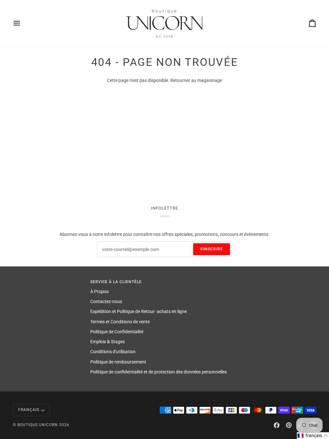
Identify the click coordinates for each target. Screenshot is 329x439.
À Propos (99, 291)
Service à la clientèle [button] (116, 282)
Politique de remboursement (118, 361)
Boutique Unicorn (37, 425)
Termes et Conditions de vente (120, 321)
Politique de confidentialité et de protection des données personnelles (158, 371)
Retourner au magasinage (196, 80)
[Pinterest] (289, 425)
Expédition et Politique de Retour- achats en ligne (138, 311)
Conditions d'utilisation (113, 351)
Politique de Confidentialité (116, 331)
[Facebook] (277, 425)
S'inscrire (211, 249)
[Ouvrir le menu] (22, 23)
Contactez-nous (106, 301)
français (28, 410)
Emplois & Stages (107, 341)
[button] (313, 435)
